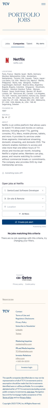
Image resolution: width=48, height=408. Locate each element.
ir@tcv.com (20, 358)
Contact (19, 312)
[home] (13, 4)
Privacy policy (18, 284)
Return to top (8, 299)
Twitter (18, 334)
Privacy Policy (21, 322)
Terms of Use (8, 398)
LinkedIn (19, 330)
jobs (7, 43)
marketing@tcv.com (24, 344)
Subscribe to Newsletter (25, 326)
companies (18, 43)
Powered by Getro (39, 227)
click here (30, 392)
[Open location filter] (42, 207)
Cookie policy (30, 284)
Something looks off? (14, 173)
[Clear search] (42, 190)
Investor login (26, 367)
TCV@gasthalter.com (24, 351)
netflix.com (18, 63)
